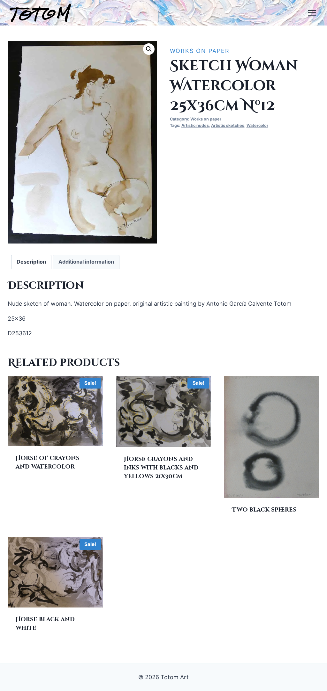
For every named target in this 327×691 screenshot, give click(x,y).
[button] (149, 49)
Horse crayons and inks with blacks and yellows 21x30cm (161, 467)
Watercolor (257, 125)
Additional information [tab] (86, 261)
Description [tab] (31, 261)
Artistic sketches (227, 125)
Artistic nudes (195, 125)
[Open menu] (311, 12)
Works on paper (200, 50)
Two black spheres (264, 510)
